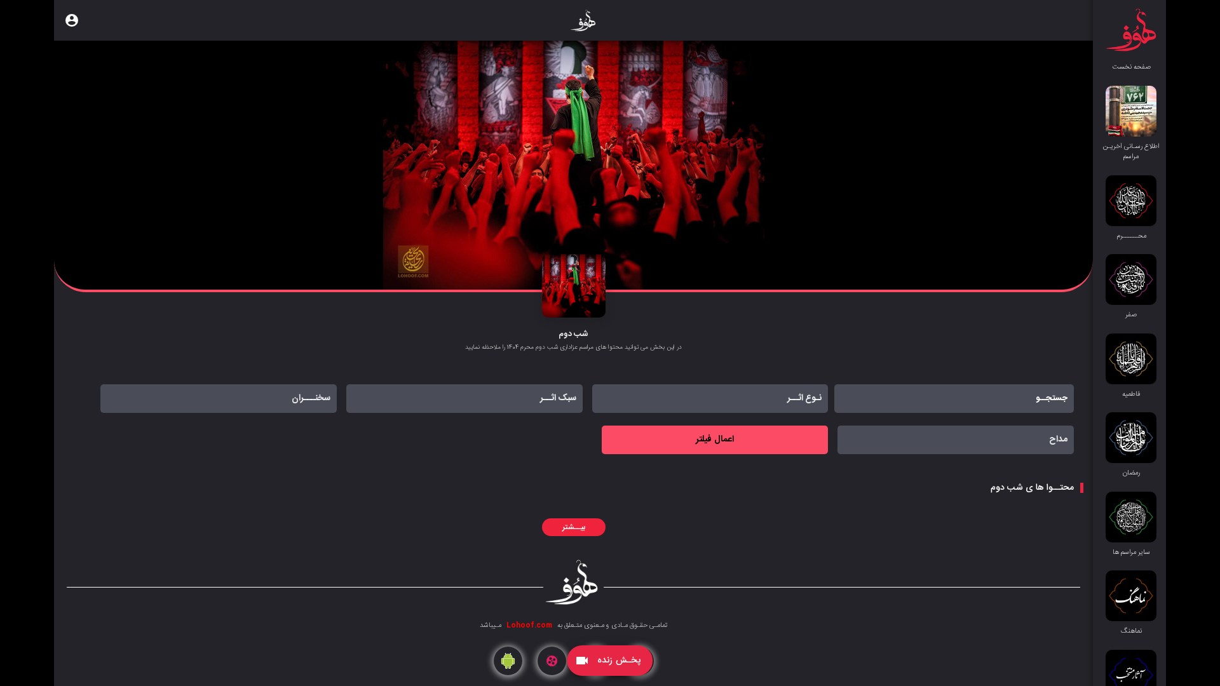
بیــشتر (573, 527)
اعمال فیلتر (714, 439)
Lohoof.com (528, 625)
